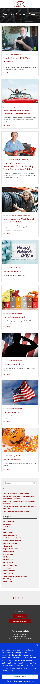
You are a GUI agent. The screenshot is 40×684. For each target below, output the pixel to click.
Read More (6, 73)
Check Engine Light (10, 543)
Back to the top (21, 598)
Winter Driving (8, 582)
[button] (37, 646)
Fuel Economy (8, 554)
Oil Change (7, 568)
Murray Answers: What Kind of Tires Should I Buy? (18, 220)
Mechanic (6, 557)
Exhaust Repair (8, 551)
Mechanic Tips (8, 560)
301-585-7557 (20, 612)
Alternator (7, 524)
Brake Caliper (8, 532)
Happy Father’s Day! (13, 271)
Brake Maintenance (10, 535)
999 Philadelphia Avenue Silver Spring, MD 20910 (20, 635)
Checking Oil (7, 546)
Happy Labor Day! (12, 412)
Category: (18, 16)
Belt (4, 529)
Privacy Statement (15, 681)
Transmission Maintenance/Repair (15, 576)
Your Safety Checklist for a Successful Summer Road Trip (17, 112)
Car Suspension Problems (12, 540)
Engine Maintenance (10, 549)
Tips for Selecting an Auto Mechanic (16, 511)
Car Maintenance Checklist (12, 538)
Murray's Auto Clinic (16, 54)
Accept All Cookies (20, 676)
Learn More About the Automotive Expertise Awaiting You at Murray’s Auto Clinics (18, 166)
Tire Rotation (26, 215)
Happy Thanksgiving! (14, 317)
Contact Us (29, 681)
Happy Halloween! (12, 459)
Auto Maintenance (16, 159)
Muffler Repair (8, 562)
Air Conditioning (9, 521)
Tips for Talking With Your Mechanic (16, 494)
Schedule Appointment (20, 621)
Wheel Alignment (9, 579)
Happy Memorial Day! (14, 364)
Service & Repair (9, 571)
